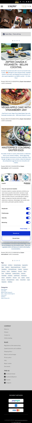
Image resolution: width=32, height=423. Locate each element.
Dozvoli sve (16, 233)
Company (7, 326)
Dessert (3, 271)
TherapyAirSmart (10, 279)
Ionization (10, 275)
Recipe (27, 277)
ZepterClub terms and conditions (12, 348)
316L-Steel (4, 265)
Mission (6, 332)
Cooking (20, 269)
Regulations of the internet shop (12, 345)
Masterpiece (24, 275)
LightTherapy (16, 275)
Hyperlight (4, 275)
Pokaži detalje (23, 228)
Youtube (8, 379)
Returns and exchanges (10, 354)
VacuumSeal (22, 279)
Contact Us (7, 335)
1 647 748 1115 (17, 422)
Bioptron (7, 267)
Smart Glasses (4, 289)
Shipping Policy (8, 351)
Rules (6, 342)
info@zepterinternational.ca (21, 420)
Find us (6, 370)
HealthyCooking (16, 273)
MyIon (3, 277)
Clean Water (3, 290)
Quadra (23, 277)
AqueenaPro (25, 265)
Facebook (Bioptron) (11, 376)
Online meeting (8, 338)
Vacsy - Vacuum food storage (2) (8, 293)
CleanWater (4, 269)
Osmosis (15, 277)
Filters (25, 271)
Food (3, 273)
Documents (7, 366)
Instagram (8, 382)
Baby (3, 267)
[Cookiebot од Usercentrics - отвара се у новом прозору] (23, 183)
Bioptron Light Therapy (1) (6, 292)
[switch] (28, 213)
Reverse (3, 279)
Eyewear (20, 271)
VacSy (17, 279)
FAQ (5, 360)
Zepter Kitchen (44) (5, 298)
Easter (8, 271)
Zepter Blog (8, 34)
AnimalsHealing (17, 265)
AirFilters (10, 265)
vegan (28, 279)
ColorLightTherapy (12, 269)
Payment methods (16, 395)
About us (6, 329)
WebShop (10, 281)
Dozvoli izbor (16, 238)
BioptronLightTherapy (15, 267)
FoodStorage (8, 273)
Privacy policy (7, 357)
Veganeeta (4, 281)
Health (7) (3, 296)
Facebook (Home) (10, 373)
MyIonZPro (8, 277)
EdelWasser (13, 271)
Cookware (25, 269)
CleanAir (24, 267)
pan (19, 277)
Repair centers (8, 363)
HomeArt (23, 273)
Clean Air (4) (3, 295)
